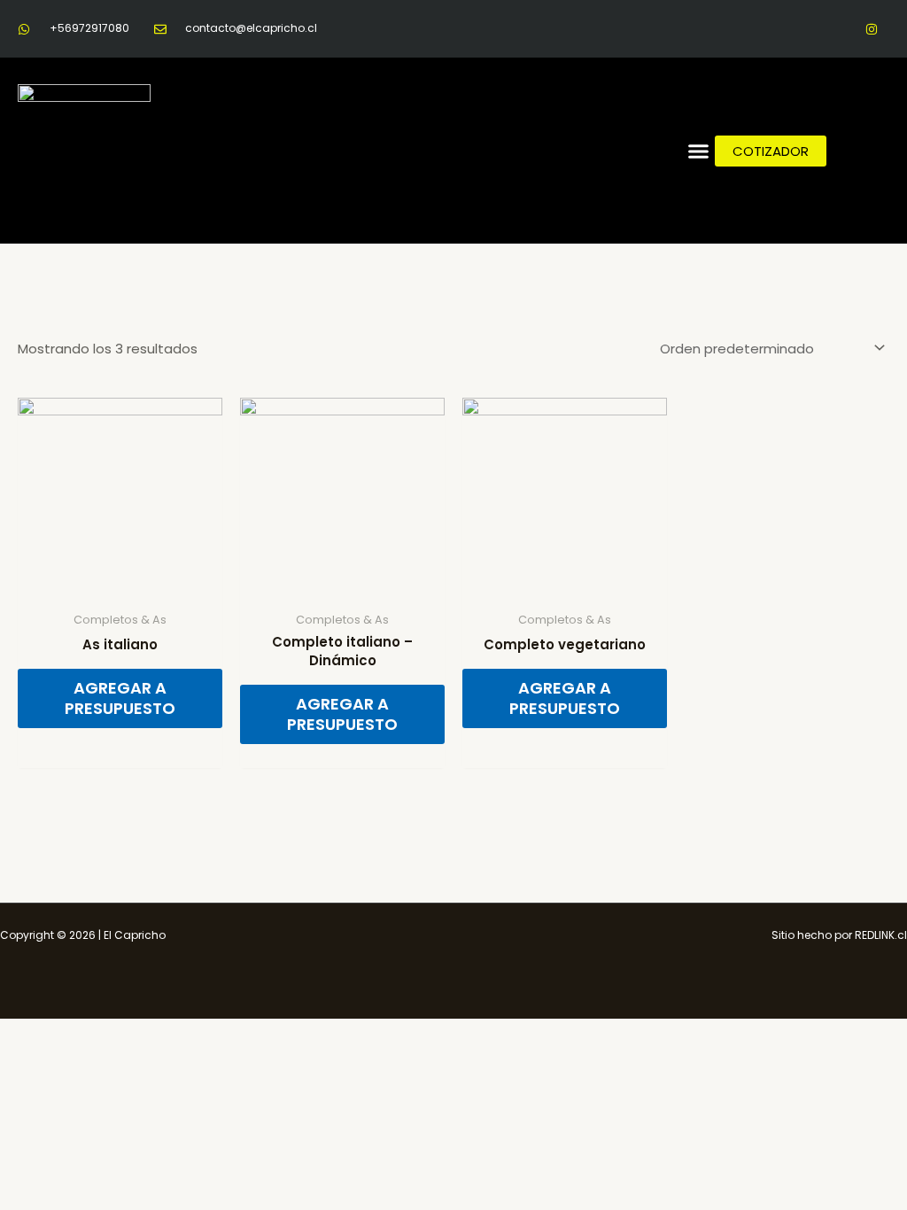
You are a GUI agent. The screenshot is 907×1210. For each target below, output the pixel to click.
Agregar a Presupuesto (120, 698)
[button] (699, 150)
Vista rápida (120, 587)
